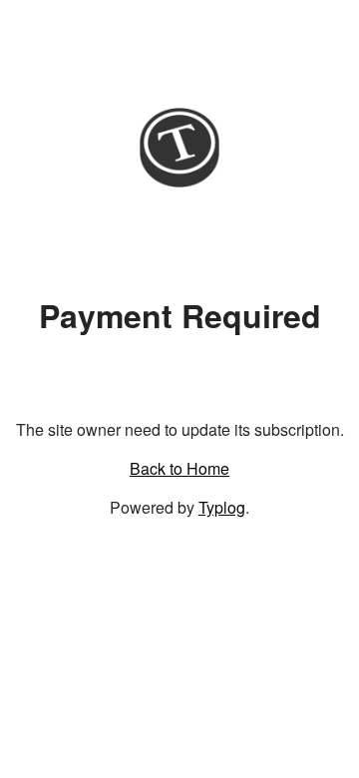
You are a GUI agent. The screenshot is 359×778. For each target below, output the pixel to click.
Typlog (221, 507)
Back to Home (179, 468)
